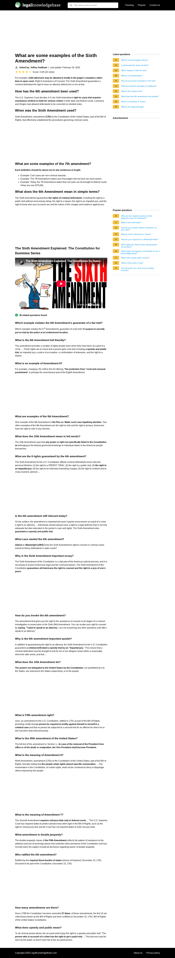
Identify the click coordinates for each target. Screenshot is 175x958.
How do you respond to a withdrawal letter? (140, 239)
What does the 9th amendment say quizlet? (140, 96)
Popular (141, 5)
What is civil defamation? (132, 76)
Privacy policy (153, 953)
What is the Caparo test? (132, 91)
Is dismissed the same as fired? (134, 65)
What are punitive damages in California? (139, 86)
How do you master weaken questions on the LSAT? (139, 229)
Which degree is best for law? (134, 70)
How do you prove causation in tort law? (138, 81)
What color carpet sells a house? (135, 258)
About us (138, 953)
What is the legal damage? (132, 107)
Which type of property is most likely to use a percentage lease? (140, 252)
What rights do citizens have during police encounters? (139, 245)
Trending (129, 5)
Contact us (155, 5)
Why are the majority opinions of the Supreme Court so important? (136, 217)
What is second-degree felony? (134, 60)
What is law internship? (131, 222)
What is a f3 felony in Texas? (133, 101)
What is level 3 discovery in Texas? (136, 234)
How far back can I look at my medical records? (137, 269)
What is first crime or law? (132, 263)
